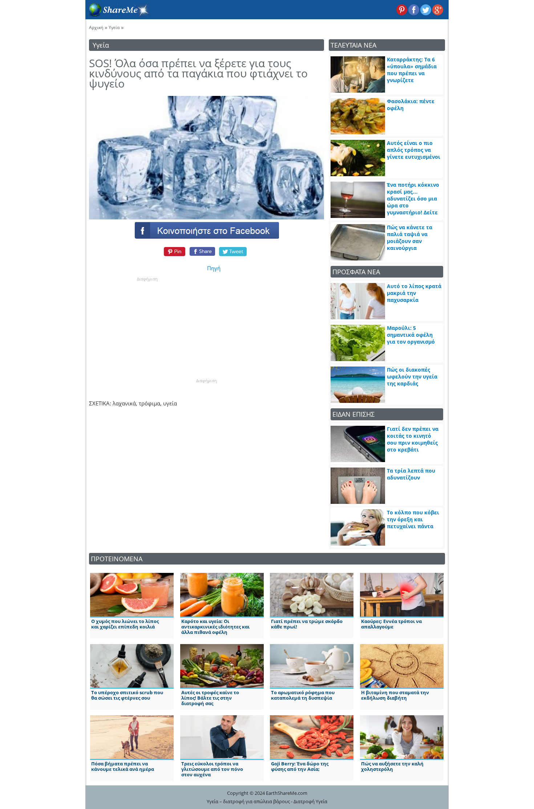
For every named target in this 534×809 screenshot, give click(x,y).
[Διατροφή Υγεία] (117, 15)
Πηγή (214, 268)
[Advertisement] (147, 327)
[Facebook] (206, 230)
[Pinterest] (173, 251)
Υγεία (114, 27)
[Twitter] (233, 251)
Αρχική (96, 27)
